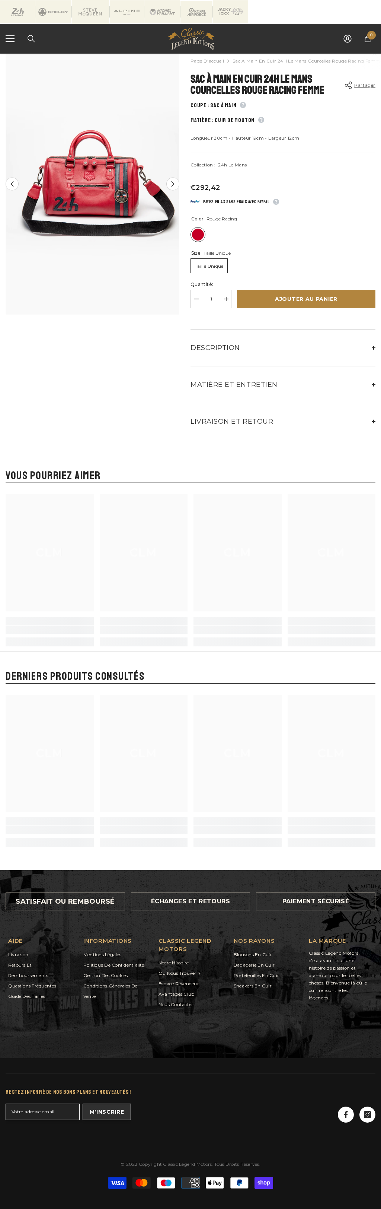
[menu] (10, 38)
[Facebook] (346, 1115)
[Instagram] (367, 1115)
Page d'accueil (207, 61)
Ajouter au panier (306, 299)
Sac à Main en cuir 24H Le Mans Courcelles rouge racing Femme (257, 84)
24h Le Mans (232, 165)
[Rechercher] (31, 38)
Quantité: (201, 284)
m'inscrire (107, 1111)
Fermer (374, 54)
